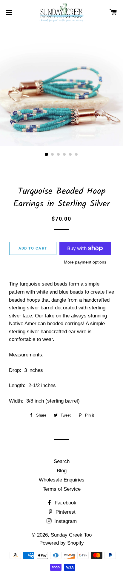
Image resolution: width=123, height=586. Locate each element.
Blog (62, 470)
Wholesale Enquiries (61, 480)
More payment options (85, 262)
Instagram (65, 521)
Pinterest (65, 512)
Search (62, 461)
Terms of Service (62, 489)
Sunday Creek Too (71, 535)
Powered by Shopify (61, 543)
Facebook (64, 503)
